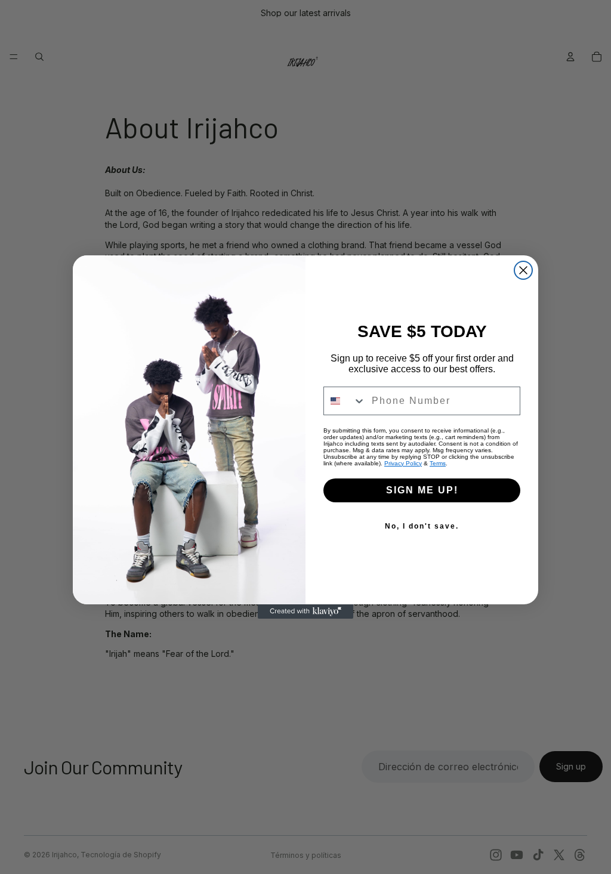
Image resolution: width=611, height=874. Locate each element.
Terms (438, 463)
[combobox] (345, 401)
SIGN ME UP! (422, 490)
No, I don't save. (422, 526)
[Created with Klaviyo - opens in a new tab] (305, 611)
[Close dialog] (523, 270)
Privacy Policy (403, 463)
